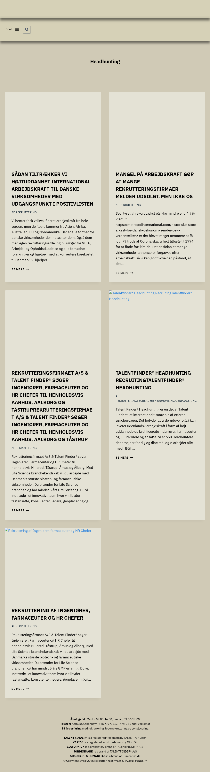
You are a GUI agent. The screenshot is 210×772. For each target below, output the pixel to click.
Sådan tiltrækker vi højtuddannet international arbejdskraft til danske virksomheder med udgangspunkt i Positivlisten (52, 189)
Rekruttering (26, 212)
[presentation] (53, 128)
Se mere (20, 269)
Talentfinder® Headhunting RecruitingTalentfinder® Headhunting (153, 380)
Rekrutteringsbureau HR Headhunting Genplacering (156, 401)
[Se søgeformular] (27, 29)
